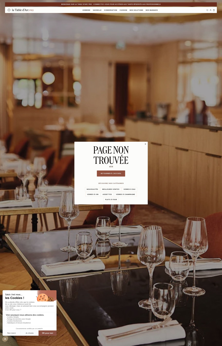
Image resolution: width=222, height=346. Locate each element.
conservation (110, 10)
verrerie (86, 10)
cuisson (123, 10)
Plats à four (111, 199)
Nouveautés (92, 189)
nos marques (152, 10)
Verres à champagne (125, 194)
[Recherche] (207, 10)
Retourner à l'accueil (111, 173)
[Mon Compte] (211, 10)
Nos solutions (136, 10)
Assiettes (107, 194)
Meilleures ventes (110, 189)
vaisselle (97, 10)
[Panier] (214, 10)
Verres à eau (129, 189)
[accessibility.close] (145, 144)
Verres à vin (92, 194)
